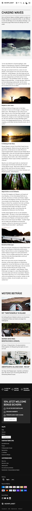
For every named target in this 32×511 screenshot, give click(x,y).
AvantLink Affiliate (6, 454)
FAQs (3, 429)
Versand (3, 432)
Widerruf (20, 508)
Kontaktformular (5, 443)
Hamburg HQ (4, 465)
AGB (9, 508)
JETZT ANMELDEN (10, 419)
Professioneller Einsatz (7, 448)
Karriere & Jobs (5, 463)
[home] (8, 3)
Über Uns (4, 461)
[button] (19, 3)
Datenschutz (14, 508)
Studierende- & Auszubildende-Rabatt (10, 470)
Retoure (3, 434)
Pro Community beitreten (7, 467)
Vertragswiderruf (6, 437)
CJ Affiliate (4, 452)
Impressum (4, 508)
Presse (3, 445)
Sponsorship (4, 450)
